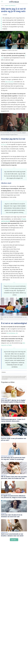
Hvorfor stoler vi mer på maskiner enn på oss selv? (13, 439)
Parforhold (4, 475)
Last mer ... (14, 539)
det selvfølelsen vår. (12, 333)
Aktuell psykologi (5, 436)
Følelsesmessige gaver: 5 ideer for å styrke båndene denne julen (13, 420)
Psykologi (3, 513)
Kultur (2, 5)
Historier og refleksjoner (10, 5)
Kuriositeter (4, 532)
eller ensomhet (9, 81)
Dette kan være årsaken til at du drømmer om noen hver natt (11, 515)
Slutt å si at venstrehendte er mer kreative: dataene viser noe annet (12, 535)
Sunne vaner (4, 398)
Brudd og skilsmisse (6, 494)
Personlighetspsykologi (7, 456)
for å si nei (4, 144)
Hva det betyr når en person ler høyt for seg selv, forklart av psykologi (13, 458)
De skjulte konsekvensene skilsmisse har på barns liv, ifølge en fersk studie (13, 496)
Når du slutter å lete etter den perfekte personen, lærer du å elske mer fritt (14, 477)
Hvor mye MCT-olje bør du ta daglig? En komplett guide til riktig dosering (13, 401)
